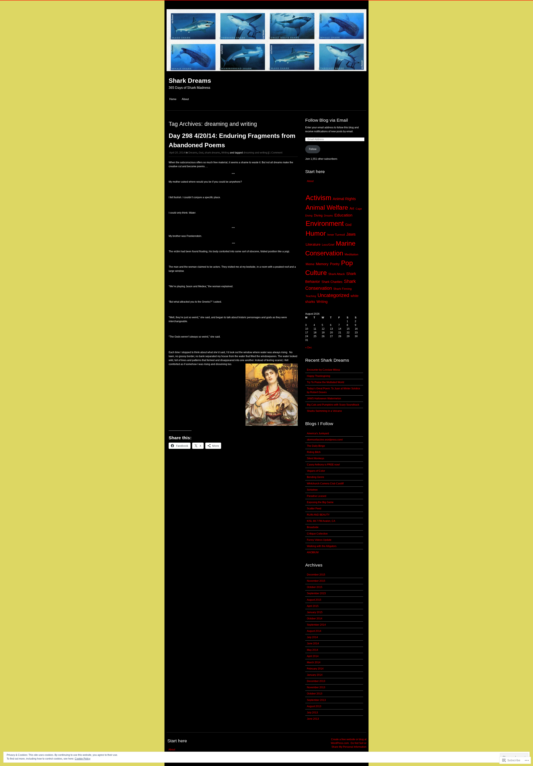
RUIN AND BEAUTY (318, 514)
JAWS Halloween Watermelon (324, 398)
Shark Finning (342, 288)
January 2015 (315, 612)
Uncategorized (333, 295)
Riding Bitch (314, 452)
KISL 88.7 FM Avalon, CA (321, 521)
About (185, 99)
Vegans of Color (316, 470)
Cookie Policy (82, 758)
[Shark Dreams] (266, 73)
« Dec (308, 347)
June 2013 (313, 718)
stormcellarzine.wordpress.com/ (325, 439)
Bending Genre (315, 477)
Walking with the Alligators (321, 546)
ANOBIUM (313, 552)
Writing (225, 152)
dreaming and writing (255, 152)
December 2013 (316, 681)
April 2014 (313, 656)
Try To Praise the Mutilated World (325, 382)
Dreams (192, 152)
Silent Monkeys (315, 458)
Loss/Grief (328, 244)
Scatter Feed (314, 508)
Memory (322, 264)
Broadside (313, 527)
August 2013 (314, 706)
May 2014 (312, 649)
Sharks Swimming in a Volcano (324, 411)
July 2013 (312, 712)
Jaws (351, 234)
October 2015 (314, 587)
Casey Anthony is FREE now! (323, 464)
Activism (318, 198)
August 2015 (314, 599)
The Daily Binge (316, 445)
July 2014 (312, 637)
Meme (310, 264)
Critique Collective (317, 533)
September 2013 (316, 700)
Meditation (351, 254)
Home (172, 99)
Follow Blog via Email (326, 120)
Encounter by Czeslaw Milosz (323, 369)
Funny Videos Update (319, 539)
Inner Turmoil (336, 234)
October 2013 (314, 693)
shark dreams (212, 152)
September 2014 (316, 624)
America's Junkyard (318, 433)
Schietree (312, 489)
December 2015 (316, 574)
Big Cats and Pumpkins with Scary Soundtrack (333, 404)
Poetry (335, 264)
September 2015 (316, 593)
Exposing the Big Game (320, 502)
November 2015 (316, 580)
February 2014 (315, 668)
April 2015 (313, 606)
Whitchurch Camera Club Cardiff (325, 483)
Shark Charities (331, 281)
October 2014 (314, 618)
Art (352, 208)
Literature (313, 244)
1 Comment (275, 152)
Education (343, 215)
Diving (318, 215)
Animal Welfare (327, 207)
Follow (312, 149)
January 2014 (315, 674)
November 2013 (316, 687)
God (201, 152)
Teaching (311, 296)
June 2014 (313, 643)
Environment (325, 223)
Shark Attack (336, 274)
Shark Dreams (190, 80)
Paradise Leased (316, 496)
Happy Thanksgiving (318, 376)
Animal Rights (344, 199)
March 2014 (313, 662)
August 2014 (314, 631)
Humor (316, 233)
